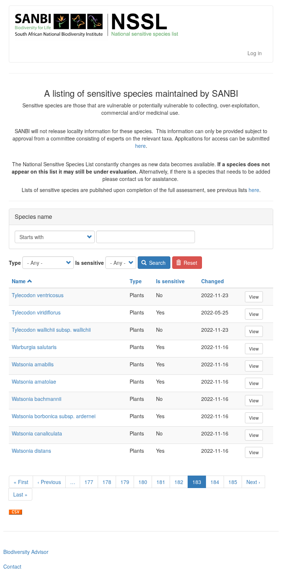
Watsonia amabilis (33, 364)
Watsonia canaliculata (37, 433)
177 (90, 481)
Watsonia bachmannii (36, 398)
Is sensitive (89, 262)
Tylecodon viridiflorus (36, 312)
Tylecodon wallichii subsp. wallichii (51, 329)
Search (157, 262)
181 (162, 481)
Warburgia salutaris (34, 347)
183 (199, 483)
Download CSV (15, 512)
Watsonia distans (31, 450)
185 (234, 481)
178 (108, 481)
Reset (189, 262)
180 (144, 481)
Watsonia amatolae (34, 381)
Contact (12, 566)
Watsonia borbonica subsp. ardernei (53, 416)
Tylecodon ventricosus (38, 295)
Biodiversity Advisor (25, 551)
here (140, 145)
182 (180, 481)
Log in (254, 53)
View (254, 297)
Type (15, 262)
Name (19, 281)
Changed (212, 281)
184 (216, 481)
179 (126, 481)
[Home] (136, 25)
